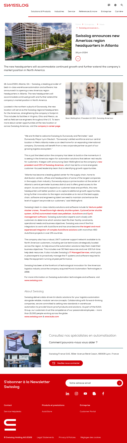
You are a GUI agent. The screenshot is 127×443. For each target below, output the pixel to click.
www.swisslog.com (33, 280)
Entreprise (106, 11)
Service (71, 11)
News (102, 24)
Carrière (119, 11)
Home (78, 24)
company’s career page (49, 126)
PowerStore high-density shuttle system (59, 210)
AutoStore (77, 213)
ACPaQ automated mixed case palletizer (51, 213)
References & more (88, 11)
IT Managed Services (79, 252)
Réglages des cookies (90, 437)
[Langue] (115, 5)
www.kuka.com (52, 316)
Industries (59, 11)
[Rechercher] (122, 5)
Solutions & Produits (41, 11)
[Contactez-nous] (109, 5)
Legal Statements (45, 437)
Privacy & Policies (67, 437)
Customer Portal (88, 411)
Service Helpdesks (12, 411)
